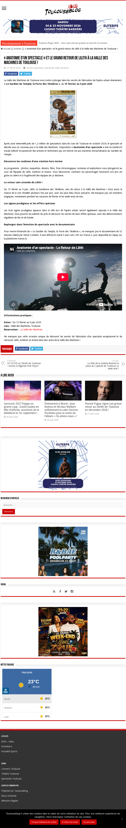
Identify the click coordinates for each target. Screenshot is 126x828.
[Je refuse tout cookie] (122, 818)
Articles (17, 48)
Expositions (39, 68)
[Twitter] (66, 591)
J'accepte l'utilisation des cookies (43, 822)
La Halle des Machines (31, 329)
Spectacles (49, 68)
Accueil (6, 48)
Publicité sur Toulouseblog (14, 791)
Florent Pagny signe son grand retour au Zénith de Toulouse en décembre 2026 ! (103, 406)
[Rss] (54, 591)
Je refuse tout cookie (70, 822)
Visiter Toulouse (61, 68)
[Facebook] (60, 591)
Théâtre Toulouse (10, 773)
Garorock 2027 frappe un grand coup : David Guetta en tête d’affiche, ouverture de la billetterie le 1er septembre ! (21, 408)
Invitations (6, 746)
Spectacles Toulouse (11, 778)
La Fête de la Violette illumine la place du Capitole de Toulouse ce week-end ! (102, 365)
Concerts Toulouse (10, 768)
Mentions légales (9, 800)
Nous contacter (9, 795)
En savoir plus (89, 822)
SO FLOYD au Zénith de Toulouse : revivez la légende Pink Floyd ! (24, 363)
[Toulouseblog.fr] (63, 9)
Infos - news (7, 741)
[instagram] (71, 591)
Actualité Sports (9, 751)
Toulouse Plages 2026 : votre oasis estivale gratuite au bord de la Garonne (73, 43)
